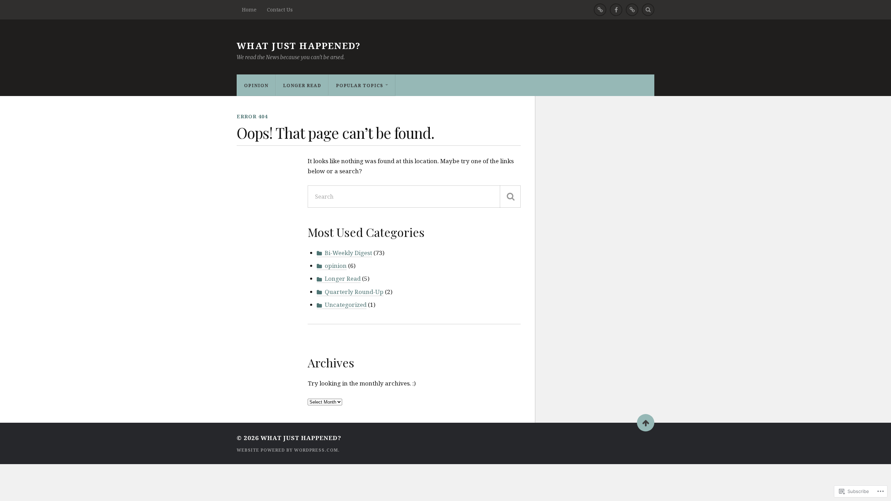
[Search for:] (414, 196)
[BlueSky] (632, 9)
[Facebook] (616, 9)
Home (249, 9)
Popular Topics (359, 85)
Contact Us (280, 9)
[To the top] (645, 422)
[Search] (648, 9)
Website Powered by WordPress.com (287, 450)
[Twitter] (600, 9)
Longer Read (302, 85)
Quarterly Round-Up (354, 292)
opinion (256, 85)
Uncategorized (345, 305)
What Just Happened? (299, 45)
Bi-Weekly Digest (348, 253)
